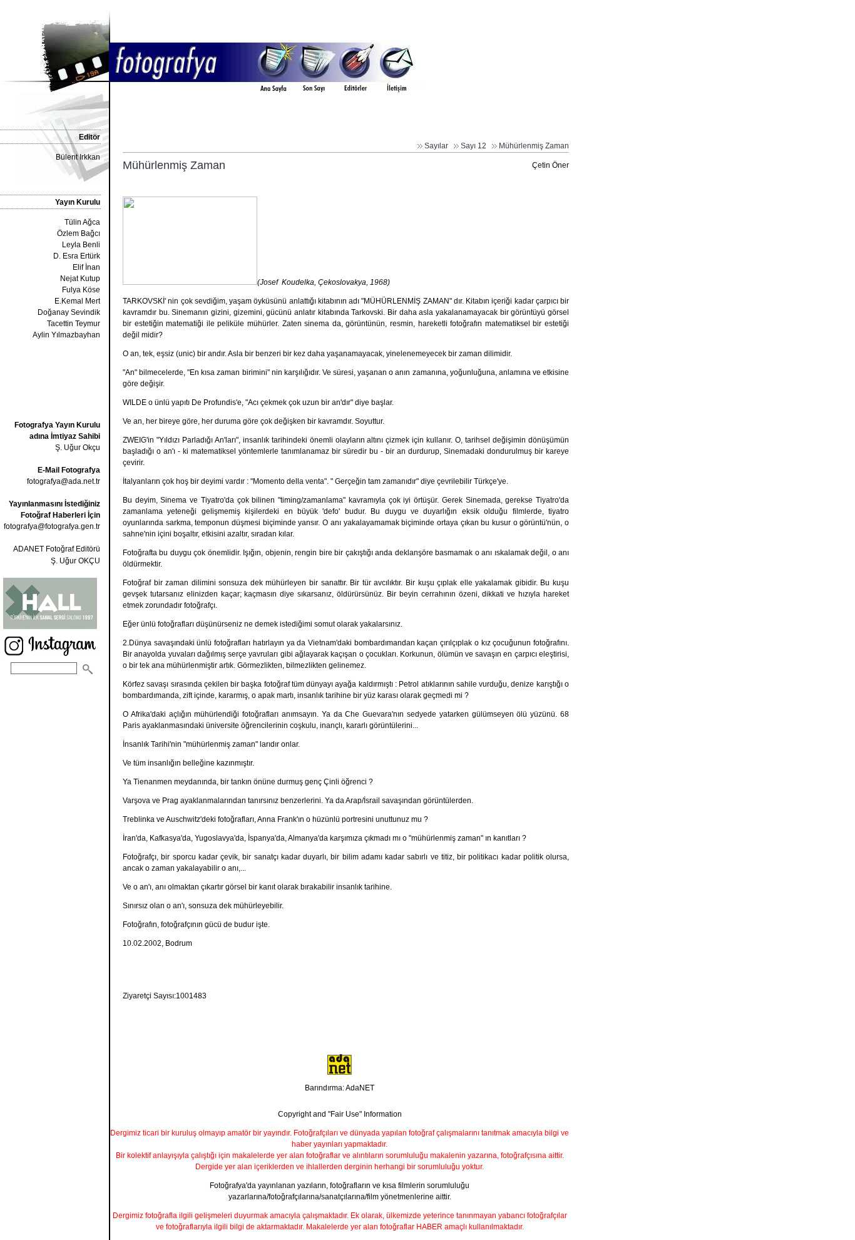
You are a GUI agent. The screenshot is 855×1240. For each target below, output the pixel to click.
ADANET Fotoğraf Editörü (56, 549)
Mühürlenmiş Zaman (534, 145)
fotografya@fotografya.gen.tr (52, 526)
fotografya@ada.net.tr (63, 481)
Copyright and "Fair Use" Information (340, 1114)
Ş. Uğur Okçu (57, 436)
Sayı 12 (473, 145)
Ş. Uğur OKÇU (75, 560)
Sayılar (436, 145)
